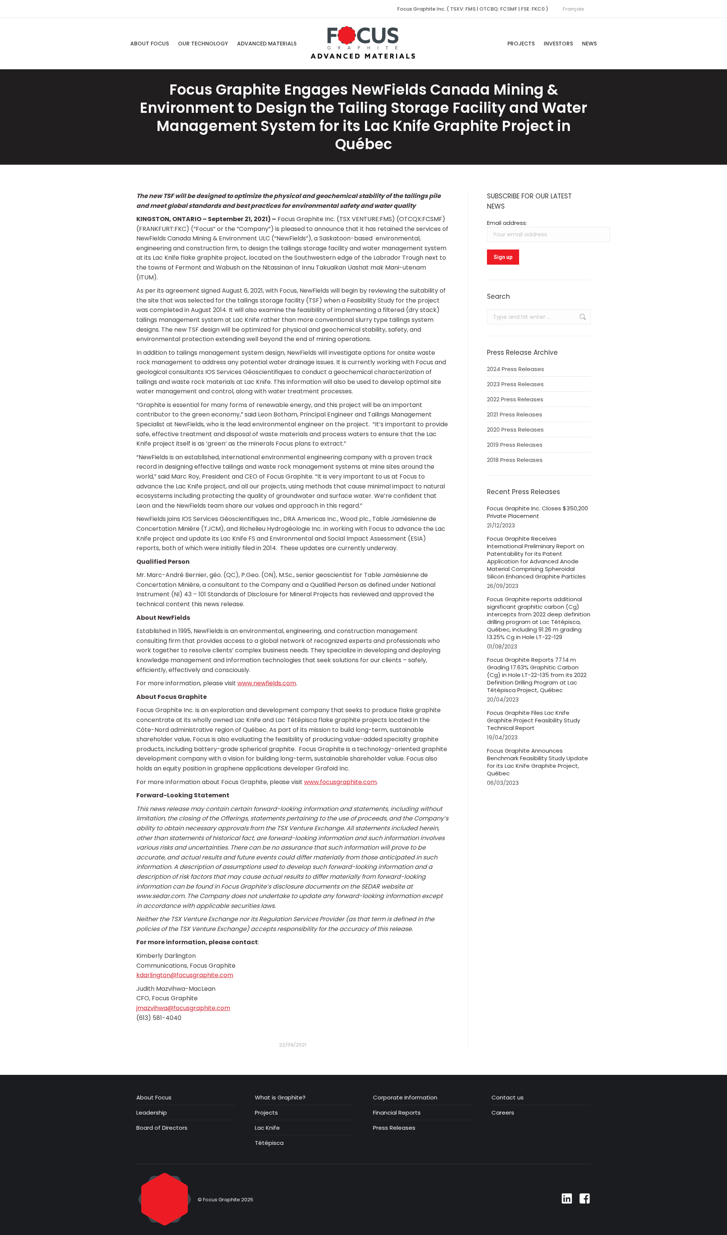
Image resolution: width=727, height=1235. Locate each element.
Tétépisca (269, 1143)
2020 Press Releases (515, 429)
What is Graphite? (280, 1097)
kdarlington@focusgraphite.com (184, 975)
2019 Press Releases (515, 445)
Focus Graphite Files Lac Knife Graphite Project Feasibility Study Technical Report (533, 720)
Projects (266, 1112)
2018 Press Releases (515, 460)
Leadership (151, 1112)
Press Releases (394, 1128)
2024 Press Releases (515, 369)
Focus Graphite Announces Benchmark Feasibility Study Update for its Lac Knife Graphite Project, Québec (537, 762)
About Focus (154, 1097)
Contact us (507, 1097)
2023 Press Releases (515, 384)
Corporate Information (405, 1097)
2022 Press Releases (515, 399)
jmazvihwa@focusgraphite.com (183, 1008)
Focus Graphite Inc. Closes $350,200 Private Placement (537, 512)
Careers (502, 1112)
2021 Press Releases (514, 414)
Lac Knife (267, 1128)
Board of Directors (161, 1128)
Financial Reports (397, 1112)
